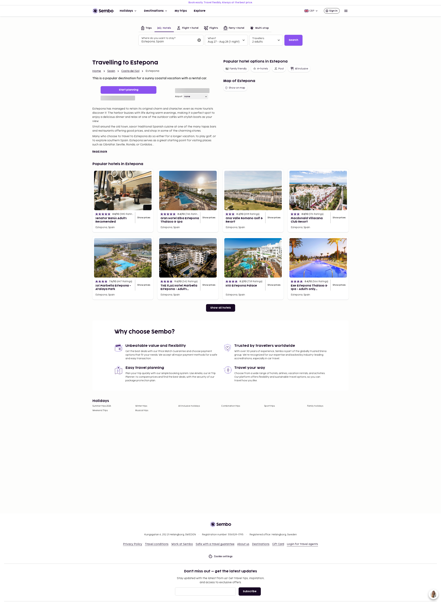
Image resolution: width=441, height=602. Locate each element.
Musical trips (141, 410)
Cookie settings (223, 556)
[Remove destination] (199, 40)
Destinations (154, 10)
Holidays (126, 10)
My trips (181, 10)
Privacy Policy (132, 544)
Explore (200, 10)
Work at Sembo (182, 544)
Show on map (237, 87)
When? (212, 38)
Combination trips (230, 406)
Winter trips (141, 406)
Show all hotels (220, 308)
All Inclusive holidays (189, 406)
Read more (99, 151)
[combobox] (168, 41)
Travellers (258, 38)
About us (243, 544)
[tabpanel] (220, 40)
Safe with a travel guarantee (215, 544)
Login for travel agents (302, 544)
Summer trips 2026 (101, 406)
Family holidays (315, 406)
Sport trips (269, 406)
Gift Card (278, 544)
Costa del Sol (130, 71)
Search (293, 40)
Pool (281, 68)
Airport (178, 96)
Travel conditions (156, 544)
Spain (111, 71)
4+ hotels (262, 68)
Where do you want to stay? (158, 38)
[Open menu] (346, 11)
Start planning (128, 90)
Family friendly (238, 68)
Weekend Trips (100, 410)
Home (96, 71)
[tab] (147, 28)
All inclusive (301, 68)
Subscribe (250, 591)
